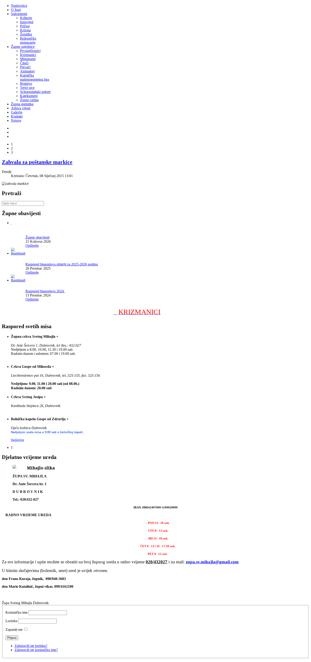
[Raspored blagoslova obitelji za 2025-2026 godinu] (18, 253)
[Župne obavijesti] (11, 223)
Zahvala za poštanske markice (37, 162)
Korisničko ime (16, 612)
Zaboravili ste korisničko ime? (36, 650)
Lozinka (11, 621)
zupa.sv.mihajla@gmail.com (212, 561)
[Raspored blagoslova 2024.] (18, 280)
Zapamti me (14, 629)
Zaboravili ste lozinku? (31, 646)
